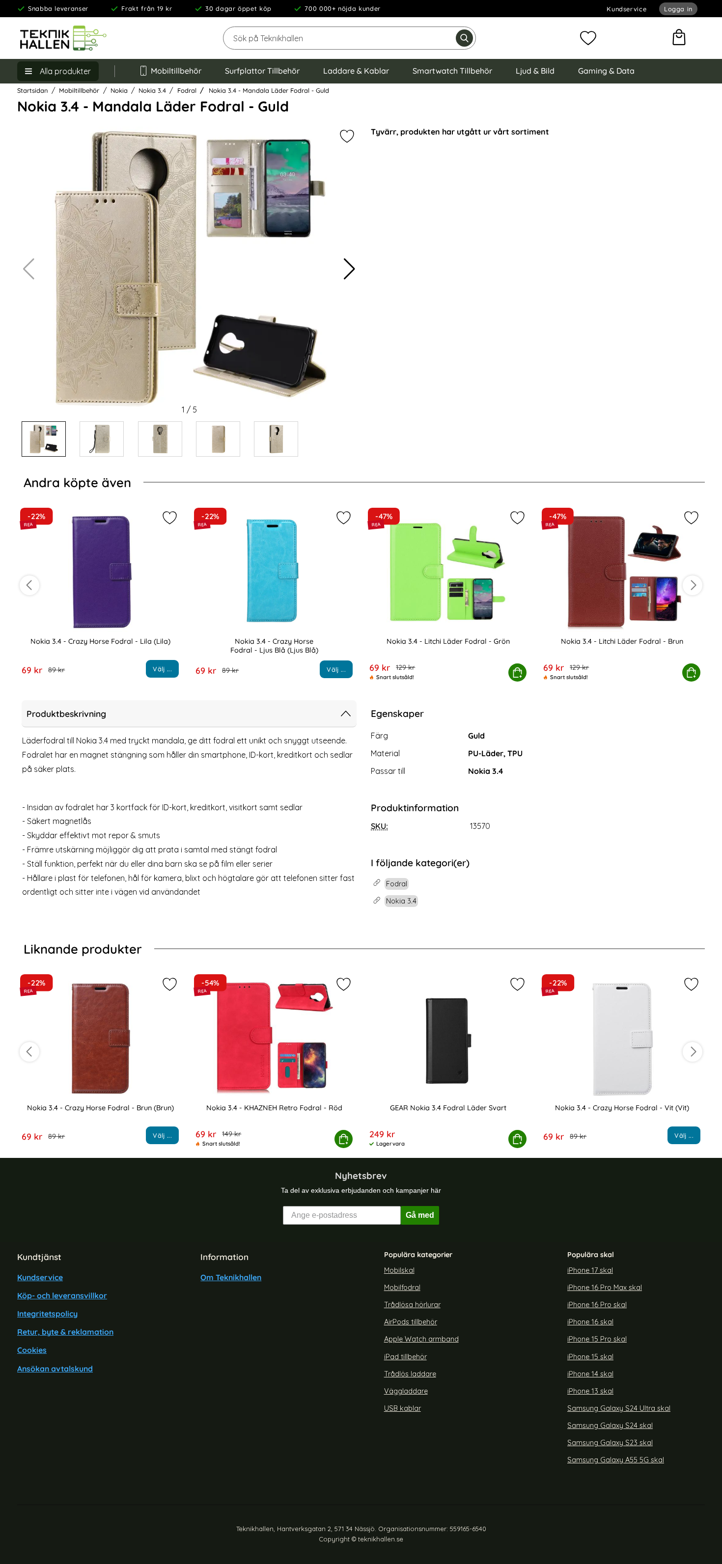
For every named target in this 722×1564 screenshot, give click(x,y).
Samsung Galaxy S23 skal (610, 1443)
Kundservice (626, 9)
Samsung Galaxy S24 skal (610, 1425)
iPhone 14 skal (590, 1374)
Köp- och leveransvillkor (62, 1295)
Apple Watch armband (421, 1339)
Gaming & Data (606, 71)
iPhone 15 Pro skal (597, 1339)
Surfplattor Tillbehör (262, 71)
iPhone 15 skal (590, 1356)
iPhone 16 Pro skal (597, 1304)
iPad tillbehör (405, 1356)
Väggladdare (406, 1391)
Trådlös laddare (410, 1374)
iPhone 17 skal (590, 1270)
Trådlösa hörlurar (412, 1304)
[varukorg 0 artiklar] (679, 38)
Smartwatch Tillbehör (452, 71)
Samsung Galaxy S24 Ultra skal (618, 1408)
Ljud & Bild (535, 71)
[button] (349, 269)
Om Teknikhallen (230, 1277)
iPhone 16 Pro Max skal (604, 1287)
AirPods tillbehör (410, 1321)
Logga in (678, 9)
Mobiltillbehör (176, 71)
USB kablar (402, 1408)
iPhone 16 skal (590, 1321)
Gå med (420, 1215)
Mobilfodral (402, 1287)
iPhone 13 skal (590, 1391)
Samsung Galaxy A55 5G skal (615, 1460)
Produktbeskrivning (66, 713)
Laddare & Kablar (356, 71)
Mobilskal (399, 1270)
